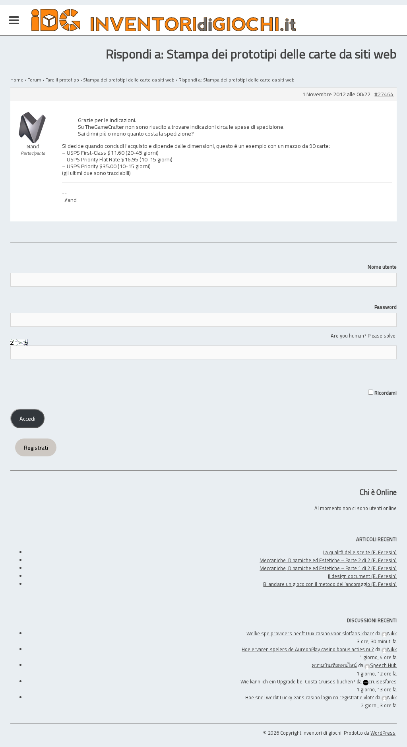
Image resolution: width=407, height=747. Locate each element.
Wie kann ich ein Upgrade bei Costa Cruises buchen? (297, 681)
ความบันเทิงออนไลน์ (334, 665)
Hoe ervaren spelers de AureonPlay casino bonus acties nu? (308, 649)
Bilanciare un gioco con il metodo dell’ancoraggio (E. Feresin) (330, 584)
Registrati (36, 447)
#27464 (383, 94)
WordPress (382, 733)
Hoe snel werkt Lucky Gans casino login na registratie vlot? (309, 697)
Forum (34, 79)
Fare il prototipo (62, 79)
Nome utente (382, 267)
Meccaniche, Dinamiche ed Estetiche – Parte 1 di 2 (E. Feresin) (328, 568)
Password (385, 307)
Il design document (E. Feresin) (362, 576)
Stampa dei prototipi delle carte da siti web (128, 79)
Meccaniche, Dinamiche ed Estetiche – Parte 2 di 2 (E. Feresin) (328, 560)
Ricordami (385, 393)
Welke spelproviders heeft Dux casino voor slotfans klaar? (310, 633)
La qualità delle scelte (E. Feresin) (360, 552)
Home (16, 79)
